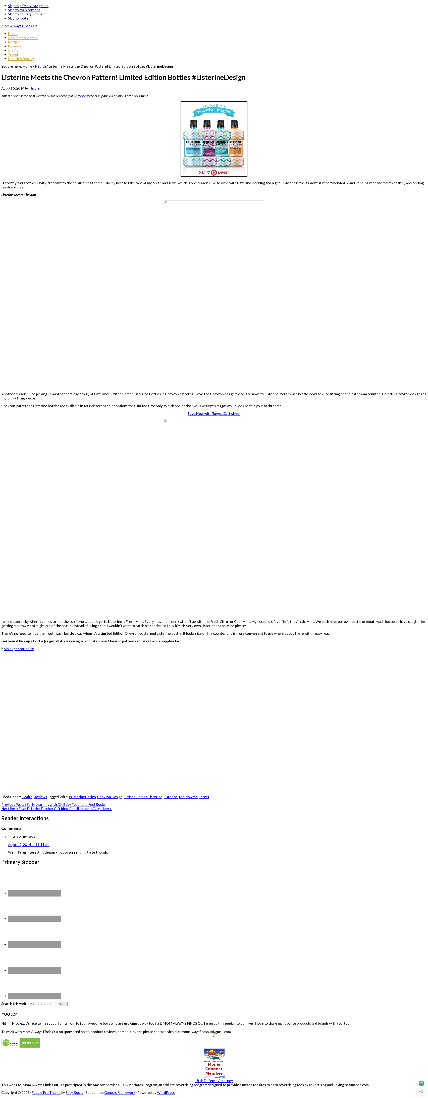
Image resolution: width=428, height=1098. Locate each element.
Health (27, 797)
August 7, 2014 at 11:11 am (28, 844)
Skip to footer (19, 18)
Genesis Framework (119, 1092)
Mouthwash (188, 797)
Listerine (80, 96)
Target (204, 797)
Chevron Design (109, 797)
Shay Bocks (74, 1092)
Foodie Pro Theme (46, 1092)
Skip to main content (24, 10)
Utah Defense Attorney (214, 1080)
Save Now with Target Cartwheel (214, 413)
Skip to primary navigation (28, 6)
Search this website (16, 1003)
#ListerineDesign (82, 797)
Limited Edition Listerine (143, 797)
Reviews (40, 797)
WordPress (166, 1092)
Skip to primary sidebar (26, 14)
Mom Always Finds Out (19, 26)
